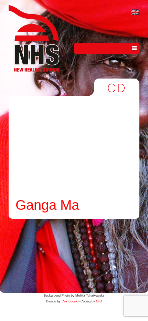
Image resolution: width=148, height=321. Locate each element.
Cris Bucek (69, 301)
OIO (99, 301)
